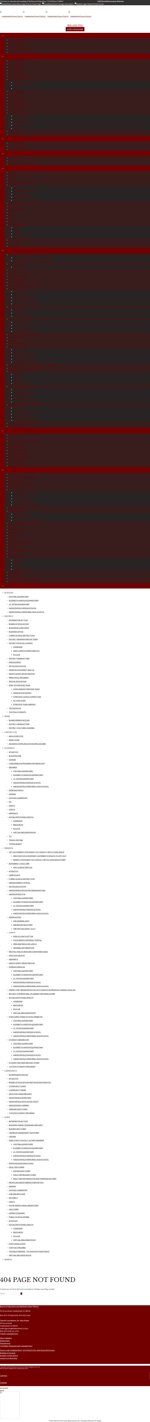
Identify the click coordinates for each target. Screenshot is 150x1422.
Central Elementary (16, 40)
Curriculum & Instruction (18, 73)
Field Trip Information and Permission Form (29, 520)
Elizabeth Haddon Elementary (20, 43)
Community (9, 431)
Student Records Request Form (20, 423)
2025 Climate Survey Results (24, 85)
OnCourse (12, 545)
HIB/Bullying (14, 307)
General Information (20, 331)
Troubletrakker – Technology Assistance (24, 578)
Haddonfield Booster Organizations (22, 285)
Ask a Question (14, 158)
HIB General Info (19, 310)
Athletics (12, 172)
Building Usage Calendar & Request (22, 477)
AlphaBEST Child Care (17, 264)
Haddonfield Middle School (19, 49)
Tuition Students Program (18, 426)
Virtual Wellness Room (21, 237)
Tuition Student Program (18, 465)
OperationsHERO (15, 548)
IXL (10, 212)
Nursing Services (15, 347)
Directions (13, 161)
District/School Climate (18, 79)
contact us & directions (8, 1358)
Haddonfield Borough (17, 453)
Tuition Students (15, 134)
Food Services (5, 1343)
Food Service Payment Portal (24, 325)
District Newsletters (16, 91)
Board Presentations (16, 143)
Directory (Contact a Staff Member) (22, 489)
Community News (15, 447)
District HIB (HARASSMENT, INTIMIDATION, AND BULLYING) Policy (27, 1350)
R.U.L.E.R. (16, 88)
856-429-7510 (75, 25)
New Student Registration (18, 104)
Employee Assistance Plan (18, 508)
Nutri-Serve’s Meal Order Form (20, 541)
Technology (13, 131)
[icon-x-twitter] (2, 8)
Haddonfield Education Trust (20, 456)
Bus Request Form (15, 480)
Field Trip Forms (15, 511)
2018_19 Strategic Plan (17, 113)
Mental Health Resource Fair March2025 (24, 334)
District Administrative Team (20, 76)
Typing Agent (14, 246)
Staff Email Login (15, 572)
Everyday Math (14, 203)
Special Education (15, 110)
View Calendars (75, 29)
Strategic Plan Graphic (21, 128)
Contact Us (9, 153)
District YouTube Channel (18, 149)
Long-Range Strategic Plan (23, 116)
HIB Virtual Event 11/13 (22, 316)
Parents (7, 250)
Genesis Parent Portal (17, 279)
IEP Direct (13, 535)
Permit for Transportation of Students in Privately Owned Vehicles (33, 365)
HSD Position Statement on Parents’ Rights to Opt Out (33, 258)
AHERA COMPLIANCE (9, 1355)
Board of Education (16, 64)
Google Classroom (16, 209)
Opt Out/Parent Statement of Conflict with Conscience (29, 255)
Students (8, 168)
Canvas (11, 179)
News (6, 139)
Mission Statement (20, 119)
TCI (10, 240)
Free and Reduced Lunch (22, 328)
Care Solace (13, 273)
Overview (17, 82)
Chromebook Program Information (22, 182)
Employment (13, 94)
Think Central (14, 243)
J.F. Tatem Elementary (17, 46)
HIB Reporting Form (21, 313)
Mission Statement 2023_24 (19, 101)
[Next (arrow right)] (3, 1390)
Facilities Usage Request (18, 450)
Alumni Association (16, 435)
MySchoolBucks (15, 337)
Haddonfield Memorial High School (22, 52)
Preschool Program (16, 107)
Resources (17, 231)
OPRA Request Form (16, 462)
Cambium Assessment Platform (21, 483)
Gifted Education (15, 97)
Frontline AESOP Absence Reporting (22, 523)
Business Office (15, 70)
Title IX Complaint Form (9, 1334)
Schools (7, 36)
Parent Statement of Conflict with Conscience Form (32, 261)
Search (7, 586)
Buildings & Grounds (16, 67)
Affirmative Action (16, 61)
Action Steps (18, 125)
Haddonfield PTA (15, 288)
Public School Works (16, 551)
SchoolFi (12, 554)
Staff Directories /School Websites (22, 386)
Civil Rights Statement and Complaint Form (16, 1346)
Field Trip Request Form (22, 517)
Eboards (12, 185)
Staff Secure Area (15, 575)
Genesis (12, 206)
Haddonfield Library (16, 459)
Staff (6, 470)
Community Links (15, 444)
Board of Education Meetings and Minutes (25, 441)
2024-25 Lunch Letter (21, 322)
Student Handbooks (16, 405)
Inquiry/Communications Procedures (22, 164)
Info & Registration (20, 267)
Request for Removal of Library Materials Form (26, 368)
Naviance (12, 221)
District (7, 56)
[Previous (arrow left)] (1, 1390)
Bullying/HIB (14, 176)
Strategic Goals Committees (23, 122)
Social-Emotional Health (18, 225)
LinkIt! (11, 215)
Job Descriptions (15, 532)
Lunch (11, 218)
